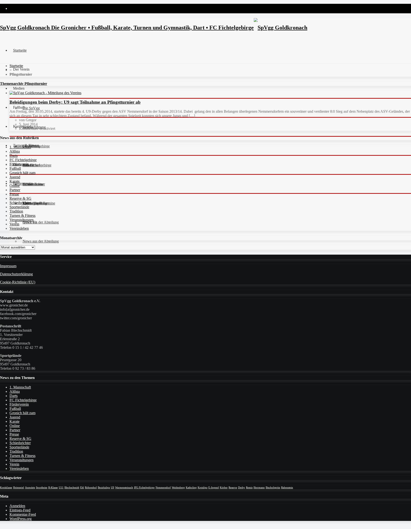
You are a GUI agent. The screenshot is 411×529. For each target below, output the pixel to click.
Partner (15, 190)
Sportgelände (19, 207)
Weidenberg (178, 487)
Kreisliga (202, 487)
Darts (14, 156)
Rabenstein (287, 487)
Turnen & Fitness (22, 216)
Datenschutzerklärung (16, 274)
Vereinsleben (19, 228)
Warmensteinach (124, 487)
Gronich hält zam (22, 173)
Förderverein (22, 183)
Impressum (8, 266)
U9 (112, 487)
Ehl (82, 487)
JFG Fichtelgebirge (144, 487)
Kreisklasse (6, 487)
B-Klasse (53, 487)
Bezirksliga (104, 487)
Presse (14, 194)
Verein (14, 224)
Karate (15, 181)
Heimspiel (18, 487)
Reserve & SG (20, 198)
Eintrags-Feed (20, 510)
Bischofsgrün (273, 487)
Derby (241, 487)
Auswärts (30, 487)
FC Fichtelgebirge (23, 160)
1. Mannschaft (20, 147)
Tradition (16, 211)
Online (15, 186)
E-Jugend (213, 487)
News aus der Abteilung (41, 241)
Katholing (191, 487)
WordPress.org (21, 519)
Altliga (15, 151)
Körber (224, 487)
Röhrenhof (91, 487)
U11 (61, 487)
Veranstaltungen (22, 220)
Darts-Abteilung (35, 203)
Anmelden (17, 506)
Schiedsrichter (20, 203)
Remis (249, 487)
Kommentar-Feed (23, 514)
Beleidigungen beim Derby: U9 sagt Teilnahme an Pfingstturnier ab (75, 102)
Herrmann (259, 487)
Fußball (15, 168)
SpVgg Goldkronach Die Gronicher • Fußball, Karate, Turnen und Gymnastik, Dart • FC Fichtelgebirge (127, 27)
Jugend (15, 177)
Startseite (20, 50)
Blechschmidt (71, 487)
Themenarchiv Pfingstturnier (23, 84)
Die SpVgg (31, 108)
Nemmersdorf (163, 487)
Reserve (233, 487)
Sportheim (41, 487)
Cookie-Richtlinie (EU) (17, 282)
